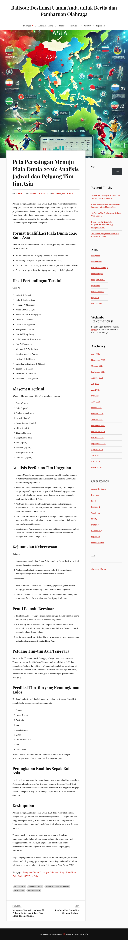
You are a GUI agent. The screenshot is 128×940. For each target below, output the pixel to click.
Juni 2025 (95, 390)
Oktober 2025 (97, 366)
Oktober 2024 (97, 437)
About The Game (45, 25)
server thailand (97, 291)
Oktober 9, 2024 (37, 194)
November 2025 (98, 360)
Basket (61, 25)
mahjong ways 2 (98, 279)
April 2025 (95, 401)
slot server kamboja (99, 267)
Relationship (96, 530)
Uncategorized (97, 542)
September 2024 (98, 443)
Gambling (95, 513)
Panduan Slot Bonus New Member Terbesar (67, 911)
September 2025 (98, 372)
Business (27, 25)
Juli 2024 (95, 455)
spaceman (95, 285)
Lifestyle (56, 194)
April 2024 (95, 461)
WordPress (57, 934)
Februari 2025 (97, 413)
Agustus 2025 (97, 378)
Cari (93, 167)
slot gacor (95, 255)
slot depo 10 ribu (98, 569)
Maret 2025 (96, 407)
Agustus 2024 (97, 449)
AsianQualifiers (35, 886)
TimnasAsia (19, 890)
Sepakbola (100, 25)
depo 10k (95, 297)
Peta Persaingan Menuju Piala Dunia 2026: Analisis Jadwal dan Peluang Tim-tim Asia (45, 172)
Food (93, 501)
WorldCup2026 (34, 890)
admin (19, 194)
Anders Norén (81, 934)
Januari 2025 (96, 419)
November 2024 (98, 431)
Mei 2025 (95, 395)
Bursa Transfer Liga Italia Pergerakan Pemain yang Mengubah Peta (101, 225)
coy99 (93, 329)
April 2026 (95, 354)
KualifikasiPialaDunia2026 (58, 886)
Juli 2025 (95, 384)
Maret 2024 (96, 467)
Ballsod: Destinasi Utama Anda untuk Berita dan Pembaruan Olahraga (64, 10)
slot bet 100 (96, 261)
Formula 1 (74, 25)
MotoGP (87, 25)
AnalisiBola (19, 886)
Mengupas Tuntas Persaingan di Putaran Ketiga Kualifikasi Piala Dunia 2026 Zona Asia (28, 913)
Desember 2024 (98, 425)
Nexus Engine (97, 273)
